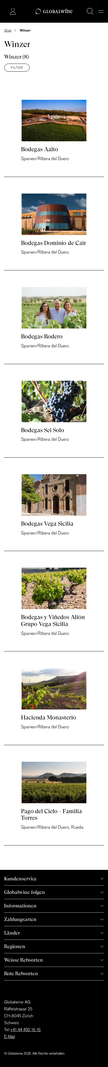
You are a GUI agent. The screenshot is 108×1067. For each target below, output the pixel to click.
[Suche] (90, 11)
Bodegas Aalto (39, 149)
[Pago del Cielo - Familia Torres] (54, 782)
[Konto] (12, 11)
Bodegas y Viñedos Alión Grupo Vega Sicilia (53, 620)
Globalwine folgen (24, 892)
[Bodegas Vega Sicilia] (54, 495)
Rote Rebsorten (21, 973)
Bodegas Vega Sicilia (47, 523)
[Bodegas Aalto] (54, 120)
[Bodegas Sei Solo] (54, 401)
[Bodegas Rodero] (54, 307)
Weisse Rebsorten (23, 960)
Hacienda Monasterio (48, 717)
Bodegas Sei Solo (42, 430)
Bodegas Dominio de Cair (53, 243)
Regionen (14, 946)
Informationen (20, 906)
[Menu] (100, 11)
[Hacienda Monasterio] (54, 688)
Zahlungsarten (20, 919)
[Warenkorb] (4, 12)
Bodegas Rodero (42, 336)
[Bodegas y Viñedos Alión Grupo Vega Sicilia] (54, 588)
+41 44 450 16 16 (25, 1029)
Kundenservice (20, 878)
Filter (17, 68)
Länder (12, 933)
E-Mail (9, 1036)
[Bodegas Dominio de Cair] (54, 214)
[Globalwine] (54, 11)
